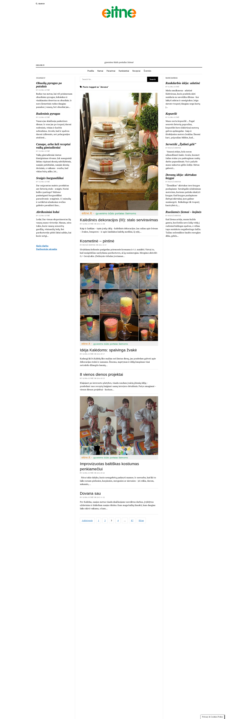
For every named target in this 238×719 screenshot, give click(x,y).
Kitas (141, 520)
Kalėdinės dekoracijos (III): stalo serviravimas (119, 220)
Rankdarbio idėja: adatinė (183, 83)
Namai (100, 70)
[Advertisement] (119, 40)
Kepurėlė (171, 113)
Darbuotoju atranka (46, 249)
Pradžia (90, 70)
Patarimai (110, 70)
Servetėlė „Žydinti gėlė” (181, 144)
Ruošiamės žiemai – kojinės (183, 212)
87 (132, 520)
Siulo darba (42, 245)
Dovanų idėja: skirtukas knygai (181, 176)
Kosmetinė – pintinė (97, 241)
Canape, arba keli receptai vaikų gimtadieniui (53, 146)
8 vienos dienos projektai (101, 374)
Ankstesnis (87, 520)
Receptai (136, 70)
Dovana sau (90, 493)
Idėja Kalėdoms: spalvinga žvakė (108, 350)
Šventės (147, 70)
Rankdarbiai (124, 70)
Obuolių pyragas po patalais (49, 84)
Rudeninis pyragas (48, 113)
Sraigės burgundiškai (49, 178)
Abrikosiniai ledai (47, 212)
